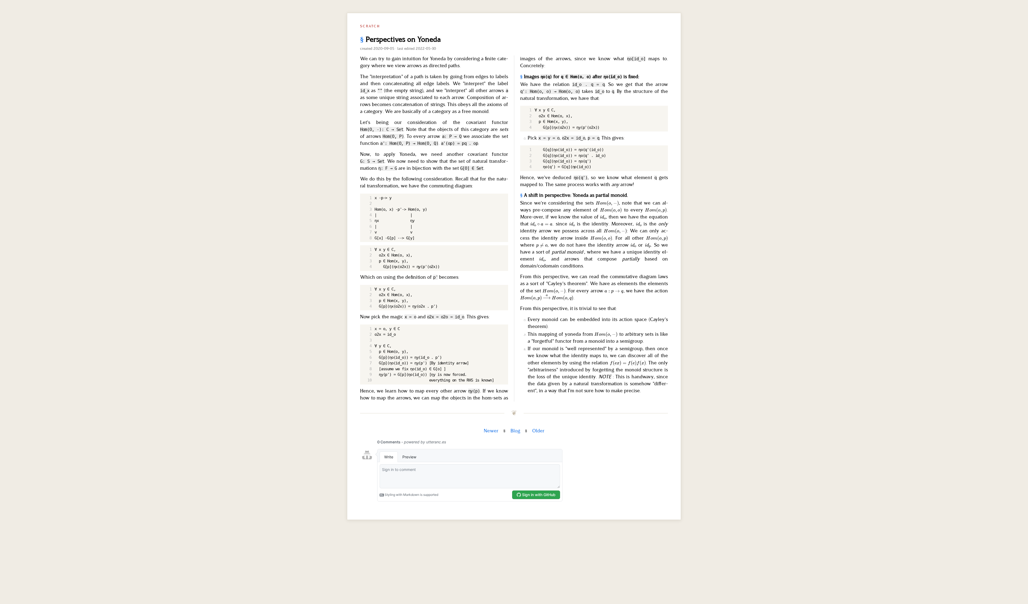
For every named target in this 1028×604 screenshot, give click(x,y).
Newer (491, 431)
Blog (515, 431)
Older (538, 431)
